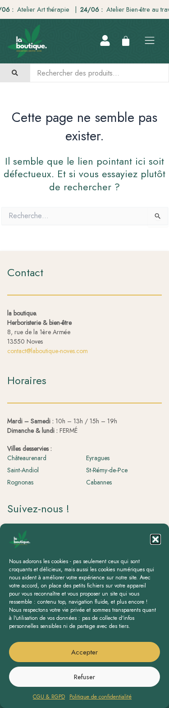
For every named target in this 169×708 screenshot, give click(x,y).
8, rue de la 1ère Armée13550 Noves (39, 327)
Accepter (84, 652)
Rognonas (20, 482)
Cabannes (99, 482)
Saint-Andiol (23, 470)
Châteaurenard (26, 457)
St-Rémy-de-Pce (107, 470)
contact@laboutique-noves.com (47, 350)
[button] (155, 539)
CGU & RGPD (49, 697)
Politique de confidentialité (100, 697)
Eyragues (98, 457)
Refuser (84, 677)
